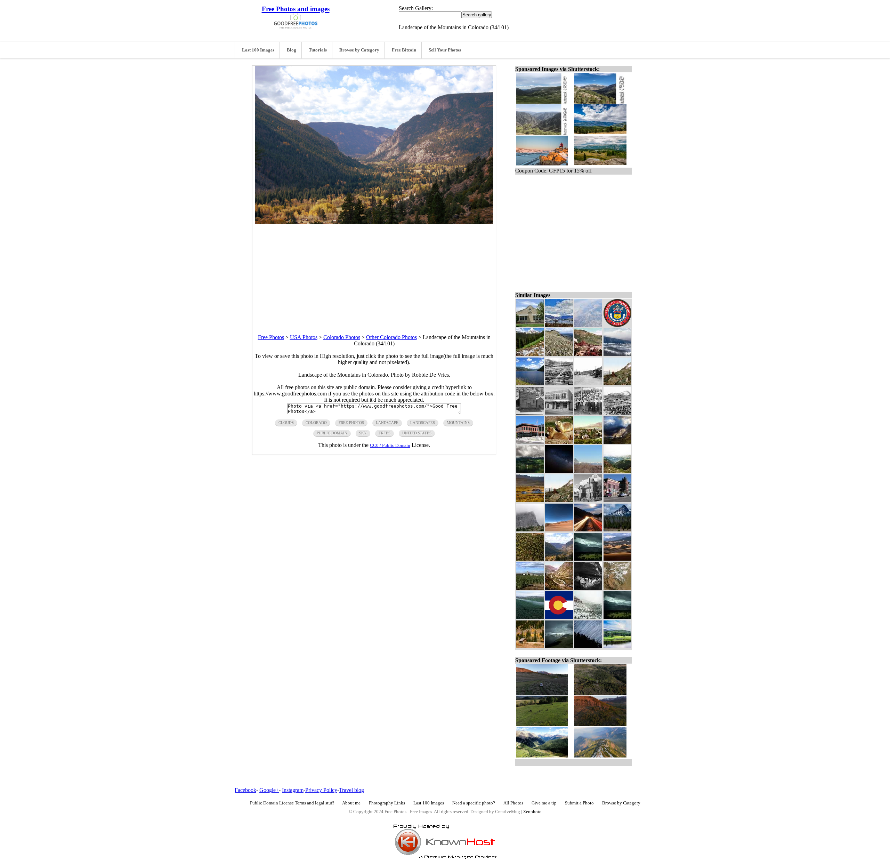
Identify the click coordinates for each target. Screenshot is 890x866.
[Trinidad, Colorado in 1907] (617, 413)
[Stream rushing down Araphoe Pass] (530, 354)
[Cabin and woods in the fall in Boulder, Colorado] (530, 646)
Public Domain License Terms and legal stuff (292, 803)
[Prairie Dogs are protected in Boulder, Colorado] (559, 442)
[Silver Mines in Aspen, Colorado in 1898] (559, 500)
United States (416, 433)
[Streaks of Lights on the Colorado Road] (588, 529)
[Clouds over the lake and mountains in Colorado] (530, 471)
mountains (458, 422)
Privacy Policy (321, 790)
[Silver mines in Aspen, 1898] (617, 383)
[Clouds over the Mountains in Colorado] (588, 559)
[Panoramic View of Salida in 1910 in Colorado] (559, 383)
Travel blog (351, 790)
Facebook (245, 790)
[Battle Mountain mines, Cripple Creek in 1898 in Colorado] (588, 354)
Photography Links (387, 803)
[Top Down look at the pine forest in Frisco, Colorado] (530, 559)
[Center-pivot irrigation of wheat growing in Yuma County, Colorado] (530, 617)
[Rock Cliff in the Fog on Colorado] (530, 529)
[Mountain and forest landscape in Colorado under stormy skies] (617, 617)
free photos (351, 422)
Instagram (293, 790)
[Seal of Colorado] (617, 325)
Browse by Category (359, 50)
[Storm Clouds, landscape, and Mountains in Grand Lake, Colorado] (559, 646)
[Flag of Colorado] (559, 617)
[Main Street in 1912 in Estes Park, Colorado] (588, 383)
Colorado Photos (341, 337)
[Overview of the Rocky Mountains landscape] (588, 471)
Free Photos (271, 337)
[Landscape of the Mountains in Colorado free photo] (374, 222)
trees (384, 433)
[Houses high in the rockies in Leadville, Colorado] (530, 500)
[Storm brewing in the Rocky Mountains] (617, 442)
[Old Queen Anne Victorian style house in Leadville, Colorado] (588, 500)
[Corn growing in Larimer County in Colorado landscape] (530, 588)
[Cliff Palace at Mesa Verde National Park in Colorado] (588, 588)
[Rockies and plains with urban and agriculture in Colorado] (617, 588)
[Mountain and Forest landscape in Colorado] (617, 529)
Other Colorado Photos (391, 337)
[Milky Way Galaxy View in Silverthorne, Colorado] (559, 471)
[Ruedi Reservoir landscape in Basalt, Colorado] (530, 383)
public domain (332, 433)
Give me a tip (544, 803)
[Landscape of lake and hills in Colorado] (617, 646)
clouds (286, 422)
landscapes (422, 422)
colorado (316, 422)
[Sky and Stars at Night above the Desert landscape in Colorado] (559, 529)
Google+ (269, 790)
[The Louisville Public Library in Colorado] (530, 442)
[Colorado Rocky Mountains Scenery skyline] (559, 325)
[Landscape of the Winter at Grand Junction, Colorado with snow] (588, 617)
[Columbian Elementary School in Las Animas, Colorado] (530, 325)
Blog (291, 50)
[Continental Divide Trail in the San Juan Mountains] (559, 354)
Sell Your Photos (445, 50)
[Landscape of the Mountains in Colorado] (559, 559)
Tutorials (318, 50)
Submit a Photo (579, 803)
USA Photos (303, 337)
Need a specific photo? (473, 803)
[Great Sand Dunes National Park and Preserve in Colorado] (617, 559)
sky (363, 433)
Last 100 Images (258, 50)
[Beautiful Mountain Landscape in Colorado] (617, 471)
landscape (387, 422)
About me (351, 803)
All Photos (513, 803)
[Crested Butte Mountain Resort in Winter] (617, 354)
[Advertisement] (374, 273)
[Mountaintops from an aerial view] (588, 325)
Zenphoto (532, 811)
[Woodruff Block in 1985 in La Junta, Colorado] (559, 413)
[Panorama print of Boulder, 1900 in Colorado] (588, 442)
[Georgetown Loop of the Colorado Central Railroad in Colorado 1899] (559, 588)
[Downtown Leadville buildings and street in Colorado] (617, 500)
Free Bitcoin (404, 50)
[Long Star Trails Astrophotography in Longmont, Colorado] (588, 646)
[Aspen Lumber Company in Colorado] (530, 413)
